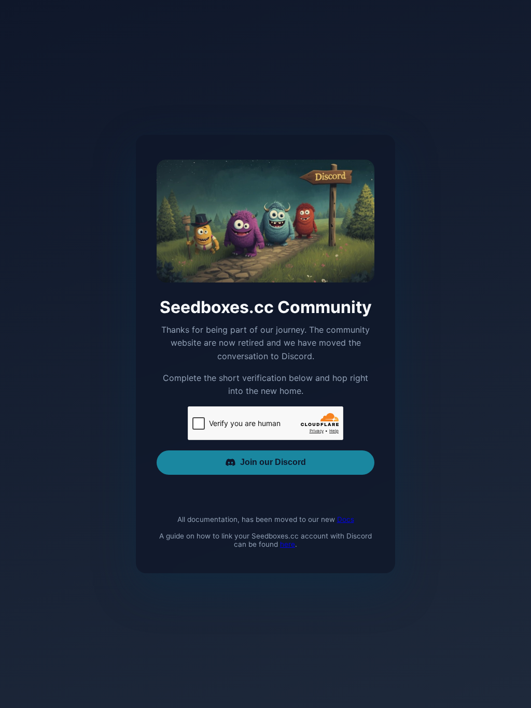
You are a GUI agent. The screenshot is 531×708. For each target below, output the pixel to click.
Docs (345, 519)
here (287, 544)
